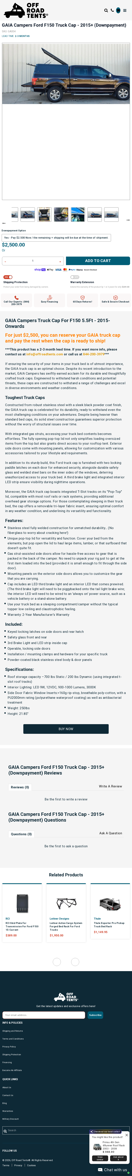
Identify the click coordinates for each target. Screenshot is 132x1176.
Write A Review (110, 786)
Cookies (31, 1165)
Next (128, 220)
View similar (100, 1158)
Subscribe (95, 1015)
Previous (3, 223)
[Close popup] (126, 1134)
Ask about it (118, 1158)
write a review (76, 799)
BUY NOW (66, 729)
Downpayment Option (14, 230)
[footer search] (5, 1131)
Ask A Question (110, 833)
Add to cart (98, 261)
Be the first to (66, 799)
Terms (5, 1165)
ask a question (77, 846)
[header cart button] (118, 10)
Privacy (18, 1165)
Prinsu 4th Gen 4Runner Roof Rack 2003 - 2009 (114, 1145)
